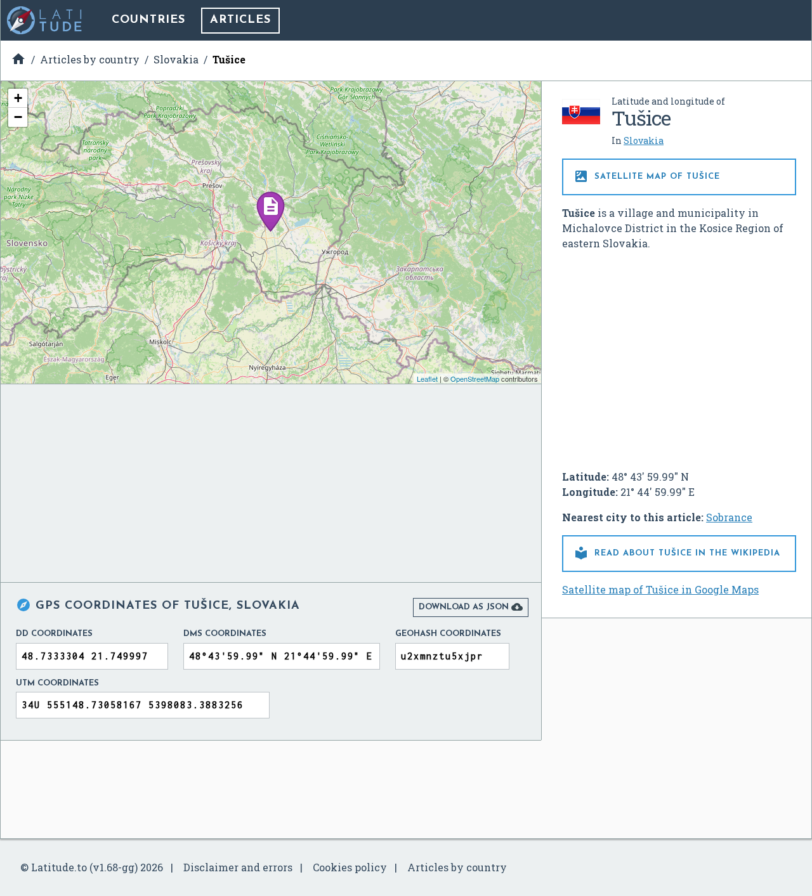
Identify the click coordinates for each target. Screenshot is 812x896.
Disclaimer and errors (237, 867)
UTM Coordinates (57, 683)
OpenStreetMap (474, 378)
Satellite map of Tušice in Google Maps (660, 589)
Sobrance (729, 517)
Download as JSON (471, 607)
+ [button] (18, 98)
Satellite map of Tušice (646, 176)
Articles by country (457, 867)
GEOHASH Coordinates (448, 634)
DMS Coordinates (224, 634)
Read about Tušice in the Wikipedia (676, 553)
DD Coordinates (54, 634)
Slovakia (644, 140)
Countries (148, 20)
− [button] (18, 117)
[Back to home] (45, 20)
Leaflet (427, 378)
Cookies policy (350, 867)
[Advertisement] (679, 355)
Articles (240, 20)
